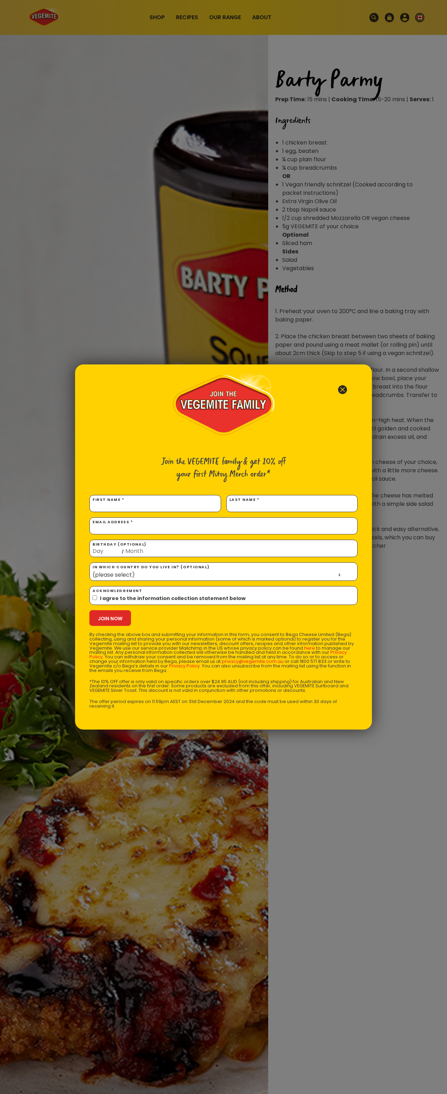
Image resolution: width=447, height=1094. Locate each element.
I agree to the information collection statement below (173, 598)
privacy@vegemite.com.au (253, 661)
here (309, 648)
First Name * (109, 499)
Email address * (113, 522)
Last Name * (244, 499)
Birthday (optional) (120, 548)
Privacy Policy (184, 666)
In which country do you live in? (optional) (151, 567)
